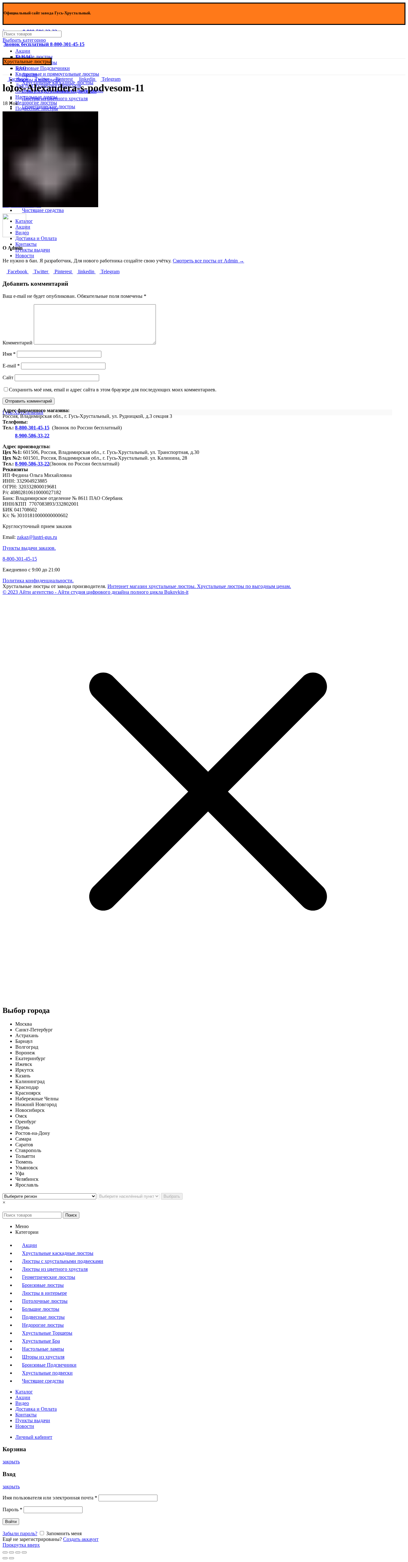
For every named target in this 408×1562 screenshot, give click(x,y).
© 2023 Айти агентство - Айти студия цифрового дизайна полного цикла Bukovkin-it (95, 592)
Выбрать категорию (24, 40)
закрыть (11, 1461)
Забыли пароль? (20, 1533)
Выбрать (172, 1196)
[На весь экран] (17, 1552)
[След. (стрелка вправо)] (11, 1558)
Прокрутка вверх (21, 1545)
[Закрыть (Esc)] (5, 1552)
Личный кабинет (33, 1437)
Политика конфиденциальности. (38, 580)
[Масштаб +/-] (24, 1552)
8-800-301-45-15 (32, 427)
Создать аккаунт (80, 1539)
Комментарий (18, 342)
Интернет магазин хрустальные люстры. (151, 586)
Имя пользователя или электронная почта (50, 1497)
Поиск (71, 1215)
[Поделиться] (11, 1552)
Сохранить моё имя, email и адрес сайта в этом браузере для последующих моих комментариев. (112, 389)
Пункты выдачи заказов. (29, 548)
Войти (11, 1521)
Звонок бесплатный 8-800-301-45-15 (44, 44)
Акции (22, 51)
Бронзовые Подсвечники (42, 68)
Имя (9, 354)
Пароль (12, 1509)
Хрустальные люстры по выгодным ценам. (243, 586)
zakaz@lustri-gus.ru (37, 537)
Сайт (8, 377)
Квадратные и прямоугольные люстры (57, 74)
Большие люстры (34, 56)
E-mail (11, 365)
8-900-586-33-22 (32, 435)
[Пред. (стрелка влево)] (5, 1558)
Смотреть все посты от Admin (208, 260)
